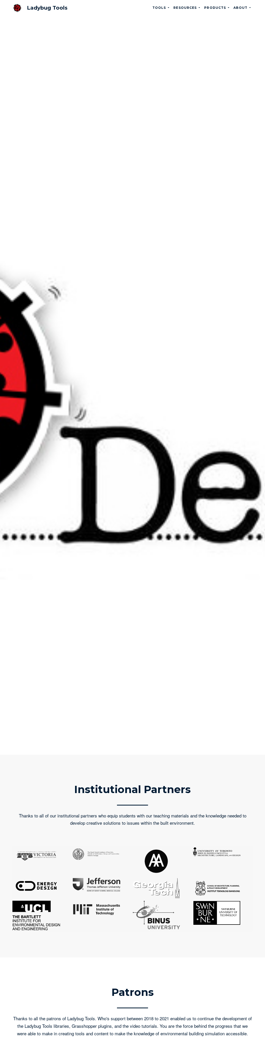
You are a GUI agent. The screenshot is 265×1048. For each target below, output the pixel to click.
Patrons (133, 992)
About (240, 8)
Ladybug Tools (47, 8)
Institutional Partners (132, 789)
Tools (159, 8)
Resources (185, 8)
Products (215, 8)
